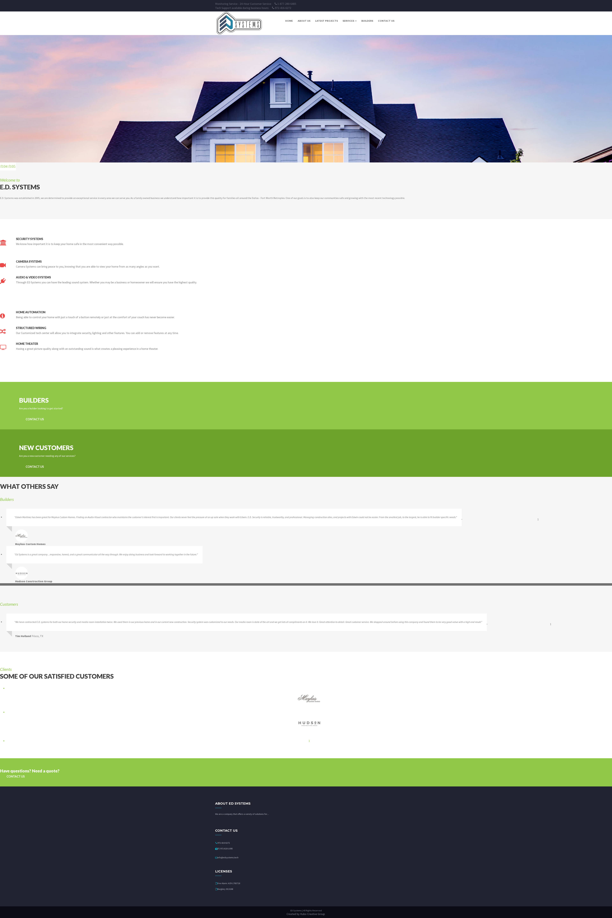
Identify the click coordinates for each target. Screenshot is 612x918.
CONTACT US (35, 419)
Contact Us (386, 20)
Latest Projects (326, 20)
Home (289, 20)
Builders (367, 20)
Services (348, 20)
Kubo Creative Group (312, 914)
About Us (304, 20)
